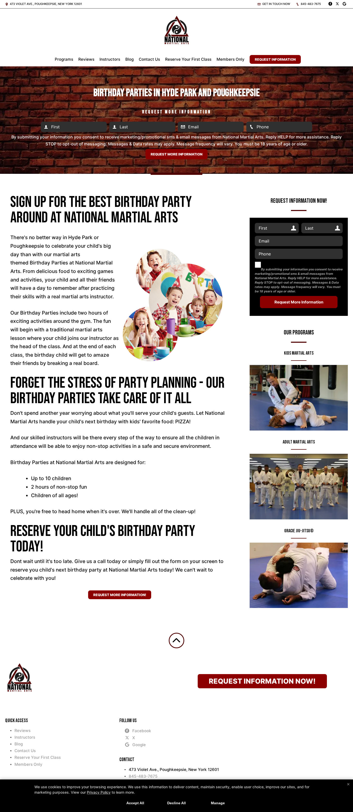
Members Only (230, 59)
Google (139, 744)
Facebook (141, 730)
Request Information (275, 59)
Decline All (176, 803)
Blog (129, 59)
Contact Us (149, 59)
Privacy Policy (99, 792)
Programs (64, 59)
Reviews (86, 59)
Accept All (135, 803)
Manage (218, 803)
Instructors (109, 59)
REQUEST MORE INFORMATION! (119, 595)
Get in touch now (276, 4)
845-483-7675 (310, 4)
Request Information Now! (262, 681)
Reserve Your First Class (188, 59)
